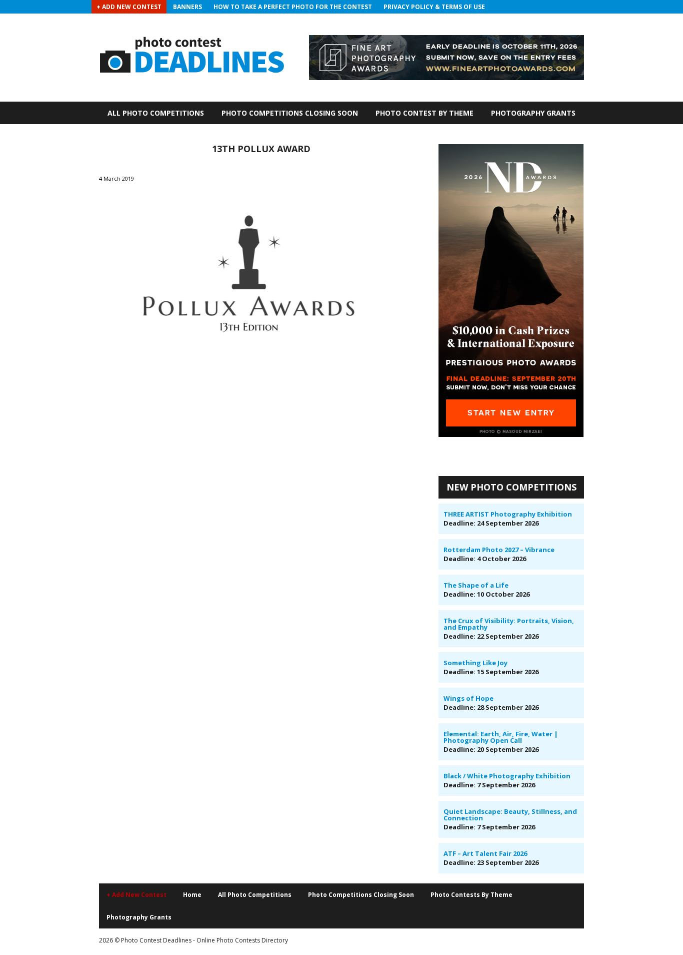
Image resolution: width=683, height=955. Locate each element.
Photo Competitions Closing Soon (290, 113)
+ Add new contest (136, 894)
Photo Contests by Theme (471, 894)
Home (192, 894)
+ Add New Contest (129, 7)
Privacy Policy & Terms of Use (434, 7)
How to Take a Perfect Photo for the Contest (293, 7)
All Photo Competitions (156, 113)
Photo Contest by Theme (425, 113)
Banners (187, 7)
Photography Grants (533, 113)
